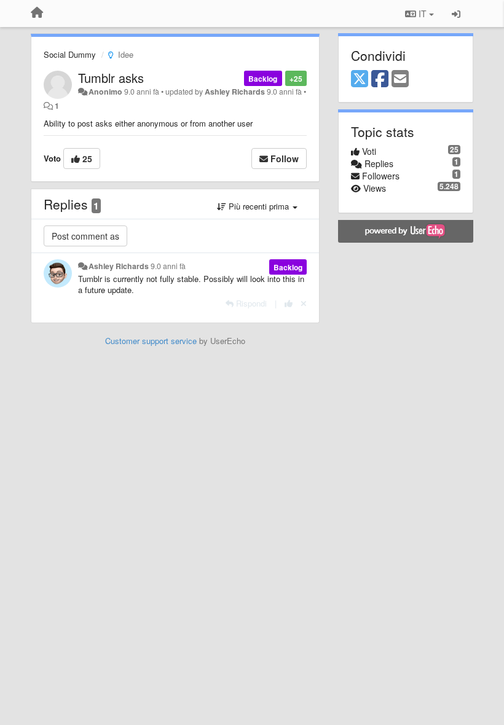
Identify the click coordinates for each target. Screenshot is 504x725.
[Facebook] (379, 79)
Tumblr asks (111, 78)
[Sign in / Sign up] (456, 13)
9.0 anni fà (168, 266)
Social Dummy (70, 54)
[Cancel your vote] (304, 303)
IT (422, 13)
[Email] (400, 79)
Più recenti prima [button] (258, 206)
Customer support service (151, 341)
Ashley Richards (235, 91)
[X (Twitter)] (359, 79)
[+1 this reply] (289, 303)
